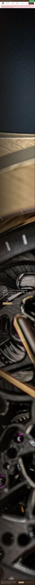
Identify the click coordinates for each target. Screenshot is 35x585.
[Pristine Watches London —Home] (3, 3)
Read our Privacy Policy (8, 583)
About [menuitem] (27, 3)
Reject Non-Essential (29, 582)
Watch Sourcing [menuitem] (17, 3)
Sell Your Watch (7, 303)
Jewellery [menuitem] (23, 3)
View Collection (17, 303)
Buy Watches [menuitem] (12, 3)
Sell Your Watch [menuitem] (7, 3)
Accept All (21, 582)
